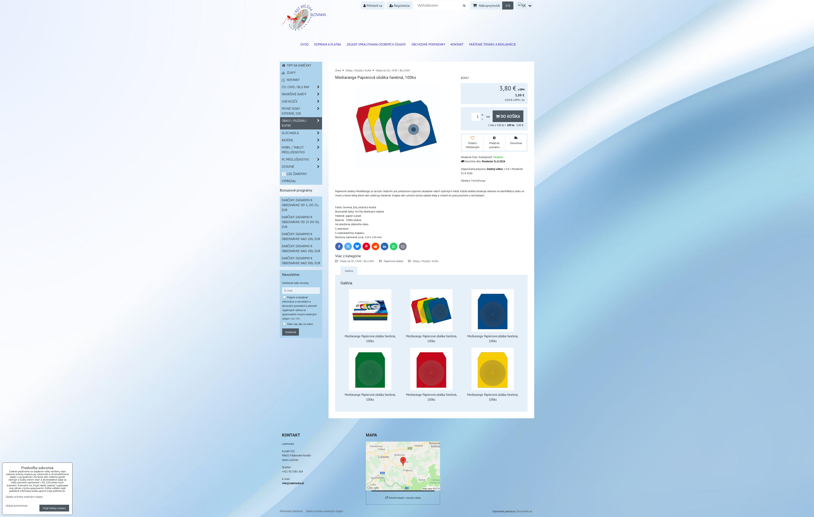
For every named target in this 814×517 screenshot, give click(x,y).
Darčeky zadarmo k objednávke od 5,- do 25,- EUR (300, 205)
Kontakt (457, 44)
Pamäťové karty (294, 94)
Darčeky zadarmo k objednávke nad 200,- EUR (301, 248)
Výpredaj (288, 181)
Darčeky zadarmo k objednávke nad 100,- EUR (301, 236)
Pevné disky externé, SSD (291, 110)
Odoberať (290, 332)
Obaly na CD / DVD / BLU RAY (357, 261)
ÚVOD (304, 44)
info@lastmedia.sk (293, 483)
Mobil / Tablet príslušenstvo (293, 149)
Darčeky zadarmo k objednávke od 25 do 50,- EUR (301, 222)
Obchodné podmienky (428, 44)
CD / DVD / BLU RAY (295, 87)
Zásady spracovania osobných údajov (376, 44)
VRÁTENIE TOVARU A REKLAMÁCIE (492, 44)
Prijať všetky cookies (54, 508)
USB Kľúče (290, 101)
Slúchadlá (290, 133)
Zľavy (290, 72)
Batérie (287, 140)
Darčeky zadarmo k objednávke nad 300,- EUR (301, 260)
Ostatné (288, 166)
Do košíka (510, 116)
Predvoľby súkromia (291, 511)
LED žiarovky (296, 174)
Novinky (293, 80)
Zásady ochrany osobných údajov (324, 511)
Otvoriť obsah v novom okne (404, 498)
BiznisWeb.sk (524, 511)
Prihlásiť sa (374, 5)
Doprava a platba (327, 44)
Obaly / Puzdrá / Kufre (425, 261)
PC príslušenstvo (295, 159)
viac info (295, 318)
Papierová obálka (394, 261)
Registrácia (401, 5)
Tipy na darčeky (298, 65)
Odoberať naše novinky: (295, 283)
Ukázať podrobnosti (17, 505)
